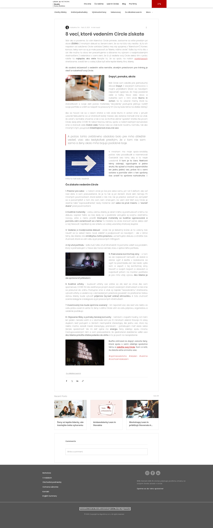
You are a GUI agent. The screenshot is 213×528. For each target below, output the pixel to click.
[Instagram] (147, 473)
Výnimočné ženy (99, 12)
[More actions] (146, 27)
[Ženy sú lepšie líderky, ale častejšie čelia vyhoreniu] (70, 409)
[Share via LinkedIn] (77, 381)
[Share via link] (83, 381)
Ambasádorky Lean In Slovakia (104, 424)
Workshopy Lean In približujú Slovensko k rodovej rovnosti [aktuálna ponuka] (140, 424)
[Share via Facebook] (66, 381)
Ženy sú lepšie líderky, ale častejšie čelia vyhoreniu (70, 424)
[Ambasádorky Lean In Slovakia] (107, 409)
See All (156, 396)
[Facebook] (153, 473)
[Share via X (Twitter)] (72, 381)
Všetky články (60, 12)
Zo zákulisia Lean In (133, 12)
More (148, 12)
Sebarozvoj (116, 12)
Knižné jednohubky (79, 12)
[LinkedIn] (158, 473)
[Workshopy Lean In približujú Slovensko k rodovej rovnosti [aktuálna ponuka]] (142, 409)
